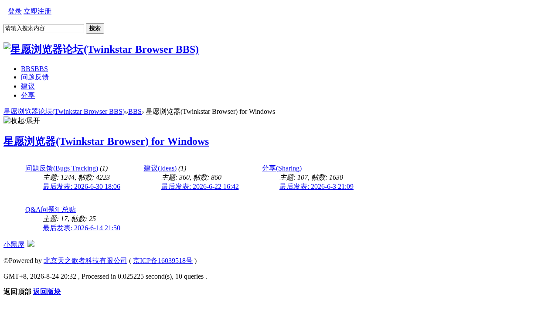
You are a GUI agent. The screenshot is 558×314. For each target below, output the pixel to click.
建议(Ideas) (160, 168)
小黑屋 (13, 244)
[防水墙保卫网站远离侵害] (30, 244)
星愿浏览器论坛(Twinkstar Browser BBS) (64, 111)
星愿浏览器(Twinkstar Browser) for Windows (106, 141)
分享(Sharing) (282, 168)
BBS (34, 68)
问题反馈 (35, 77)
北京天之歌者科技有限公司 (85, 260)
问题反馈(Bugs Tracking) (61, 168)
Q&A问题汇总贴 (50, 209)
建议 (28, 86)
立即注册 (37, 11)
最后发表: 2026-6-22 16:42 (200, 186)
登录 (15, 11)
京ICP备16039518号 (163, 260)
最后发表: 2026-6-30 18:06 (81, 186)
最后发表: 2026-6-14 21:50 (81, 228)
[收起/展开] (21, 121)
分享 (28, 95)
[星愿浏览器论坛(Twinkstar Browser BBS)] (101, 49)
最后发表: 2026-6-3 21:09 (316, 186)
